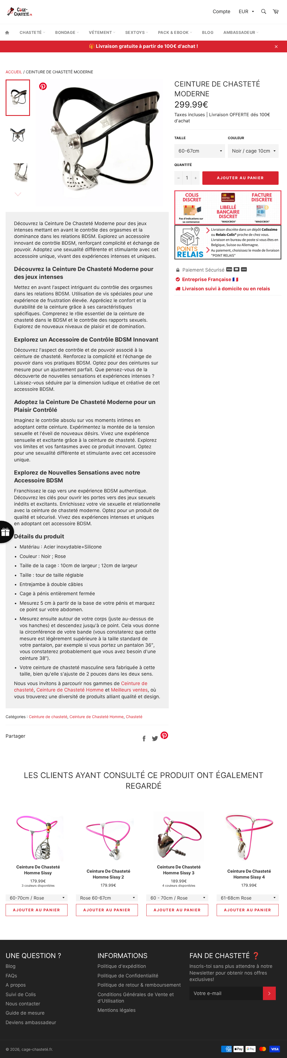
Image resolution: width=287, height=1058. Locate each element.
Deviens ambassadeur (31, 1022)
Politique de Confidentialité (128, 975)
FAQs (11, 975)
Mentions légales (117, 1010)
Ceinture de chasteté (48, 716)
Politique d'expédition (122, 966)
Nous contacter (23, 1003)
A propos (16, 985)
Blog (208, 32)
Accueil (14, 71)
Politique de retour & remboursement (139, 985)
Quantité (183, 165)
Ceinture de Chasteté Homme (70, 690)
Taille (180, 138)
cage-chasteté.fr (37, 1049)
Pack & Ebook (174, 32)
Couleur (236, 138)
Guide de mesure (25, 1013)
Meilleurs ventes (129, 690)
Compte (221, 11)
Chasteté (31, 32)
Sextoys (135, 32)
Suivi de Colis (21, 994)
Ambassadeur (239, 32)
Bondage (66, 32)
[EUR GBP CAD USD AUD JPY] (246, 12)
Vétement (101, 32)
